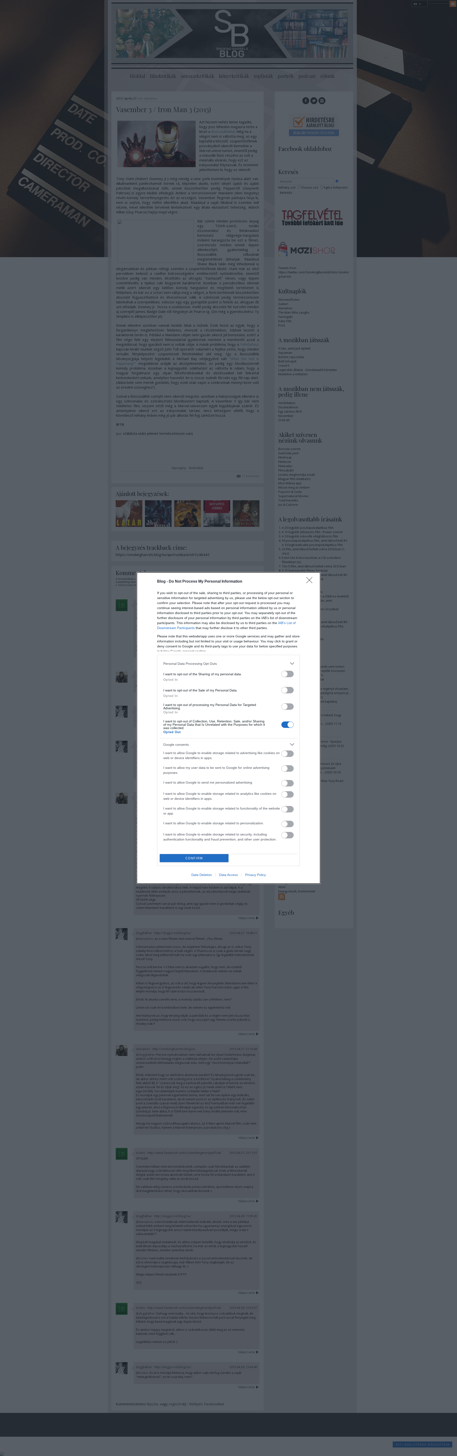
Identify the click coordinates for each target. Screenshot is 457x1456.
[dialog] (228, 728)
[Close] (310, 581)
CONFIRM (194, 858)
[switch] (287, 674)
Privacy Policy (255, 875)
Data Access (228, 875)
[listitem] (228, 663)
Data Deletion (201, 875)
